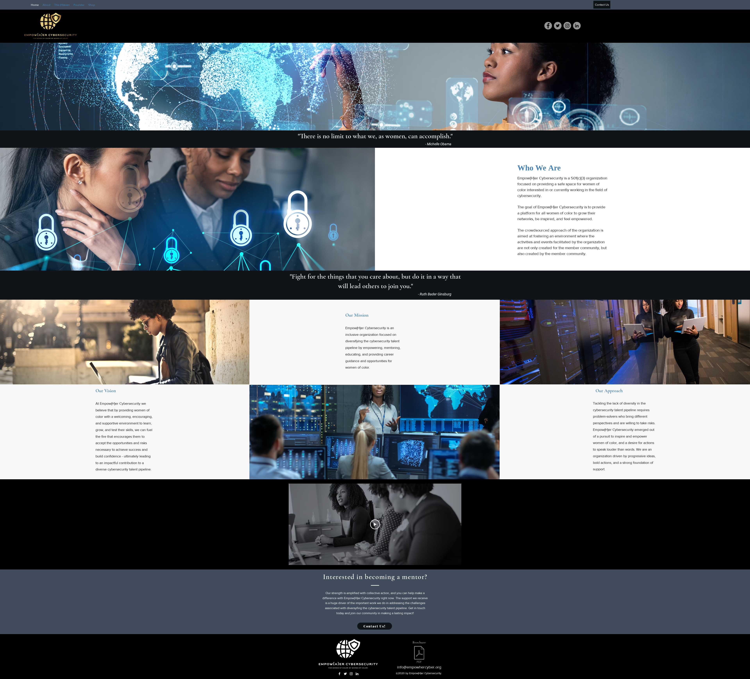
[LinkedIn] (577, 25)
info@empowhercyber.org (419, 667)
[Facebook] (548, 25)
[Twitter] (558, 25)
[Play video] (375, 524)
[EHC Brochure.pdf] (419, 655)
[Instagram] (567, 25)
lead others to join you (380, 286)
